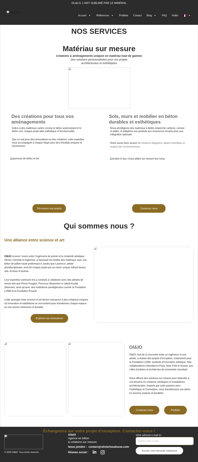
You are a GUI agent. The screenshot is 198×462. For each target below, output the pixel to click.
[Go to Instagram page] (103, 452)
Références (102, 15)
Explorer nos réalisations (49, 318)
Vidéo (175, 15)
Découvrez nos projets (49, 208)
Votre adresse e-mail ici (148, 435)
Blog (149, 15)
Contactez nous (148, 208)
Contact (137, 15)
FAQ (164, 15)
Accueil (82, 15)
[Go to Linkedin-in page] (95, 452)
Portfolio (123, 15)
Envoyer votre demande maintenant (159, 450)
